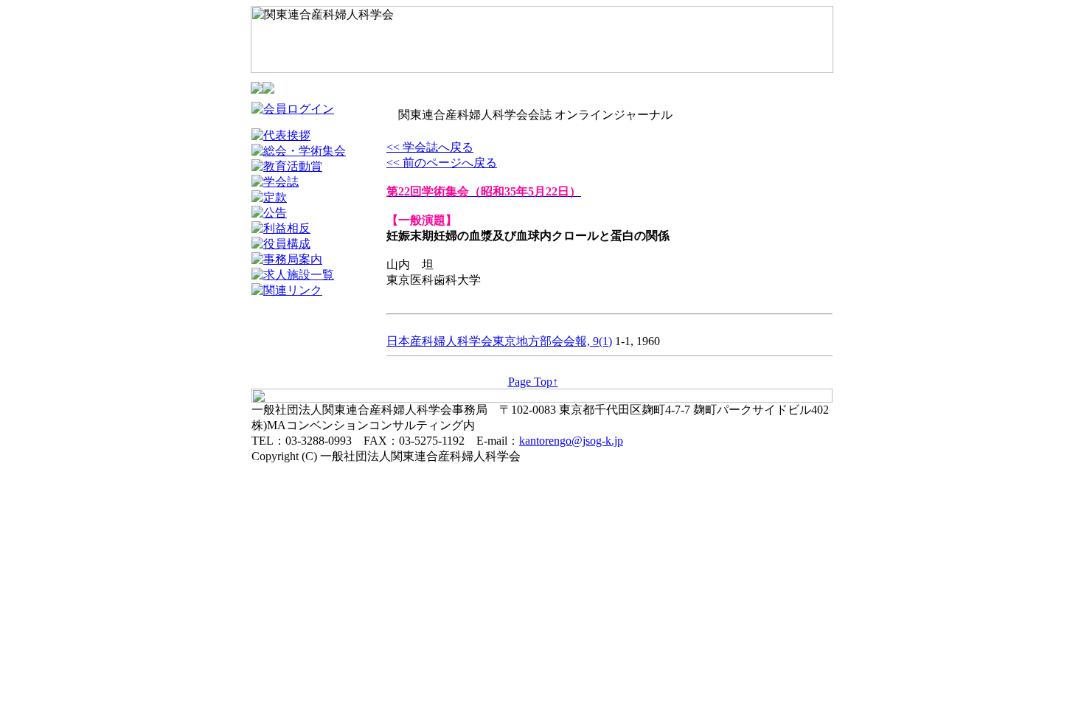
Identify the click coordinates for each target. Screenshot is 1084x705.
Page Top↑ (533, 381)
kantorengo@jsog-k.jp (571, 440)
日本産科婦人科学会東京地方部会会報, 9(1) (499, 341)
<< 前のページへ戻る (441, 162)
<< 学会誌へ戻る (429, 147)
